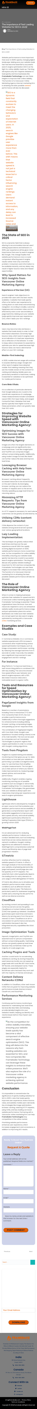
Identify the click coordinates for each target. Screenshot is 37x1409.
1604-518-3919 (19, 1365)
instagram (19, 1394)
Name (6, 1189)
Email (6, 1198)
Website (6, 1207)
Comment (8, 1164)
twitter (19, 1388)
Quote (30, 3)
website (28, 85)
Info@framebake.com (12, 1400)
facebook (19, 1391)
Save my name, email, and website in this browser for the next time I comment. (18, 1218)
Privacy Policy (26, 1400)
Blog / (4, 49)
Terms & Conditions (18, 1402)
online (4, 621)
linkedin (19, 1386)
